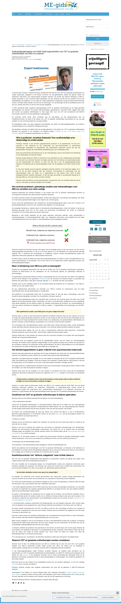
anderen (25, 555)
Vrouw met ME (93, 298)
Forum (56, 14)
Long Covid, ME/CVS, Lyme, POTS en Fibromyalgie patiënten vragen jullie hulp (98, 80)
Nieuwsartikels (20, 44)
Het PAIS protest (93, 293)
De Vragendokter (93, 290)
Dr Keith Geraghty (71, 572)
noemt (50, 280)
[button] (117, 593)
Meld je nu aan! (98, 96)
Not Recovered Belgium (95, 295)
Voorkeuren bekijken (108, 597)
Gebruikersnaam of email (94, 19)
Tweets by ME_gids (99, 239)
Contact (68, 14)
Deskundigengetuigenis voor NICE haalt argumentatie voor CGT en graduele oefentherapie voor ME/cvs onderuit (45, 52)
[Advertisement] (48, 29)
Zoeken (62, 14)
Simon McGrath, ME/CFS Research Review (24, 59)
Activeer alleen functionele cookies (86, 597)
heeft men (57, 373)
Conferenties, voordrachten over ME (36, 44)
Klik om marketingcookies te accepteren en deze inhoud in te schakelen (99, 239)
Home (13, 44)
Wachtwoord (90, 26)
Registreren (97, 43)
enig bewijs (58, 414)
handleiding (43, 278)
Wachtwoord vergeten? (97, 49)
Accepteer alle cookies (63, 597)
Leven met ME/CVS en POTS (96, 288)
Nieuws (20, 14)
